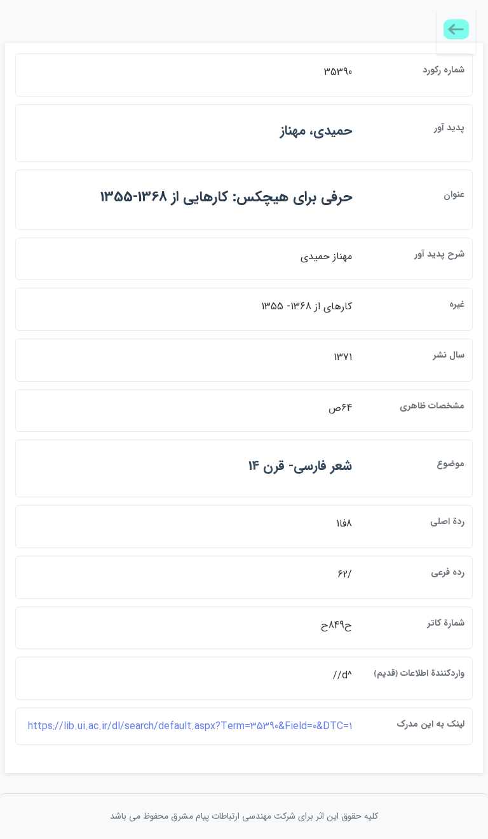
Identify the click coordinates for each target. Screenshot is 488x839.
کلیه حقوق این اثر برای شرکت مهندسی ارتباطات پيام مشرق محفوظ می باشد (244, 816)
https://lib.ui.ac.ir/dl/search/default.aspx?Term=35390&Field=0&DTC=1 (190, 726)
